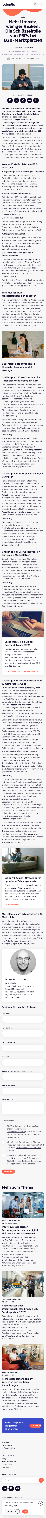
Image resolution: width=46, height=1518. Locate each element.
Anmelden (36, 1425)
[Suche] (35, 4)
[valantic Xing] (23, 100)
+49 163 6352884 (12, 997)
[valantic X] (16, 100)
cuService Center (9, 1448)
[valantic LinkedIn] (36, 100)
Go (25, 1511)
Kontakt (5, 1442)
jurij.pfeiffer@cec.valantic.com (18, 994)
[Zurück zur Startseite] (8, 4)
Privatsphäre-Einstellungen (12, 1497)
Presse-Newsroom (10, 1461)
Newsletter (7, 1464)
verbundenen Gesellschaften (28, 1147)
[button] (41, 4)
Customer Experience (23, 47)
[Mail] (29, 100)
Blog (4, 1458)
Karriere (5, 1467)
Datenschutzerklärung (16, 1131)
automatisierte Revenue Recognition (18, 825)
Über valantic (8, 1456)
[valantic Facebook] (10, 100)
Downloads (7, 1445)
